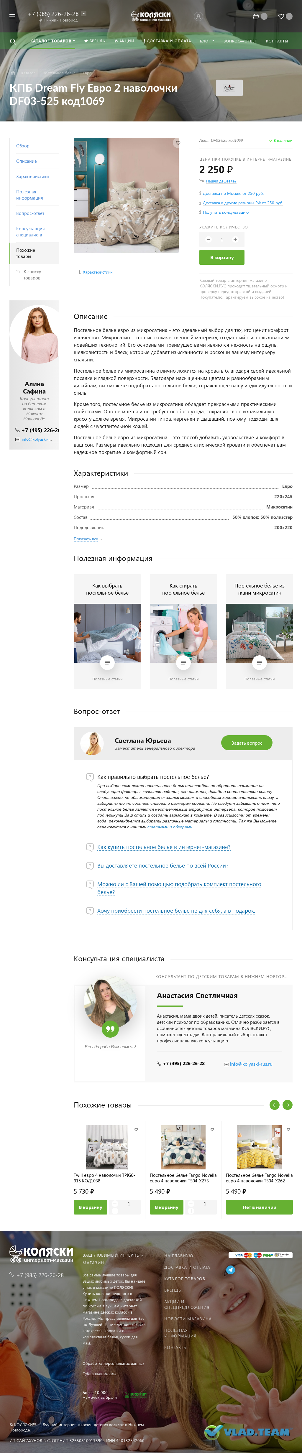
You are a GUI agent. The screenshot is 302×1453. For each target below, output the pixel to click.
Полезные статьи (107, 678)
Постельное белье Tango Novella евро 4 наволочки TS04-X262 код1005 (259, 1178)
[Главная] (13, 73)
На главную (178, 1255)
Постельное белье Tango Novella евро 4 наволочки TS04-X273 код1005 (183, 1178)
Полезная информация (180, 1333)
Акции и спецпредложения (186, 1304)
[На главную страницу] (151, 15)
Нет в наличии (259, 1207)
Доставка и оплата (187, 1267)
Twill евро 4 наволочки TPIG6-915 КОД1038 (104, 1178)
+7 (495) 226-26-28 (45, 430)
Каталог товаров (184, 1278)
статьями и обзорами (169, 827)
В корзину (222, 257)
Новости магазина (188, 1319)
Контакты (175, 1347)
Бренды (173, 1290)
